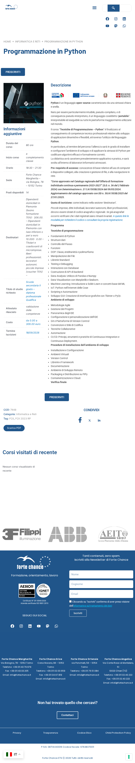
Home (7, 41)
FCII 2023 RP (23, 418)
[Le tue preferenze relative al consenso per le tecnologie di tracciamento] (129, 756)
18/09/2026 (32, 332)
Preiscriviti (13, 71)
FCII (11, 418)
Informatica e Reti (27, 41)
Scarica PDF (14, 427)
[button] (94, 7)
